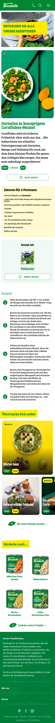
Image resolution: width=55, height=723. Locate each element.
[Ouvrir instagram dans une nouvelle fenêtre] (32, 712)
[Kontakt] (33, 5)
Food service (46, 716)
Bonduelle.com (21, 720)
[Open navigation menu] (48, 5)
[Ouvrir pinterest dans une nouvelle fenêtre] (19, 712)
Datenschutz (33, 716)
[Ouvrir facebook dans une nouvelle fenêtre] (26, 712)
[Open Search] (40, 5)
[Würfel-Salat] (27, 473)
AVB (39, 716)
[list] (27, 496)
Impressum (23, 716)
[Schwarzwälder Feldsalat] (21, 514)
